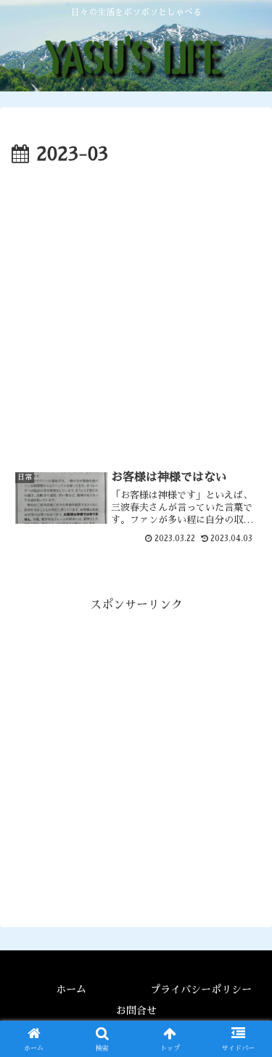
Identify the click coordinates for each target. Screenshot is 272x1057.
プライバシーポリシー (201, 989)
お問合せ (136, 1010)
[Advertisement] (136, 314)
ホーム (71, 989)
